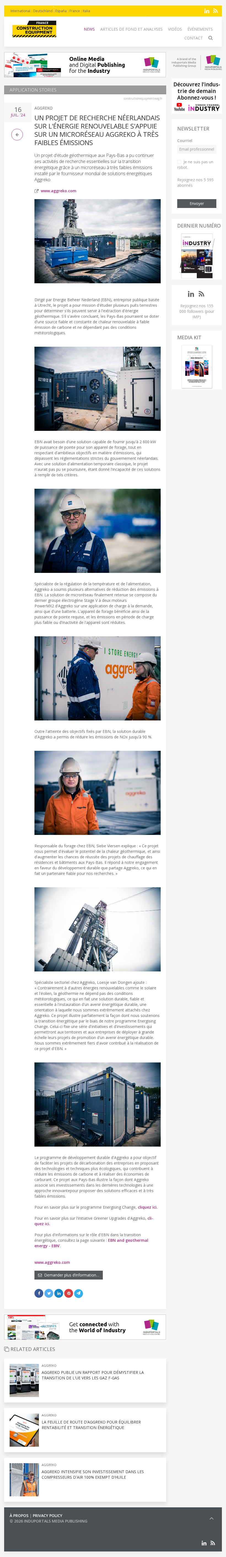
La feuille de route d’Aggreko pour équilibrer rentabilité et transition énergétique (91, 1424)
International (20, 11)
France (74, 11)
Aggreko (43, 108)
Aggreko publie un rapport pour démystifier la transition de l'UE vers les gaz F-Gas (93, 1375)
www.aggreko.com (58, 190)
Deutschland (43, 11)
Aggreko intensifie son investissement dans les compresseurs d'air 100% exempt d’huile (93, 1474)
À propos (19, 1515)
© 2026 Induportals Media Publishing (48, 1521)
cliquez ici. (148, 1207)
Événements (200, 29)
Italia (86, 11)
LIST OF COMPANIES (28, 1526)
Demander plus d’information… (70, 1275)
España (61, 11)
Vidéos (175, 29)
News (89, 29)
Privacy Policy (47, 1515)
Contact (193, 38)
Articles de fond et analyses (131, 29)
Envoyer (197, 203)
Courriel (184, 140)
